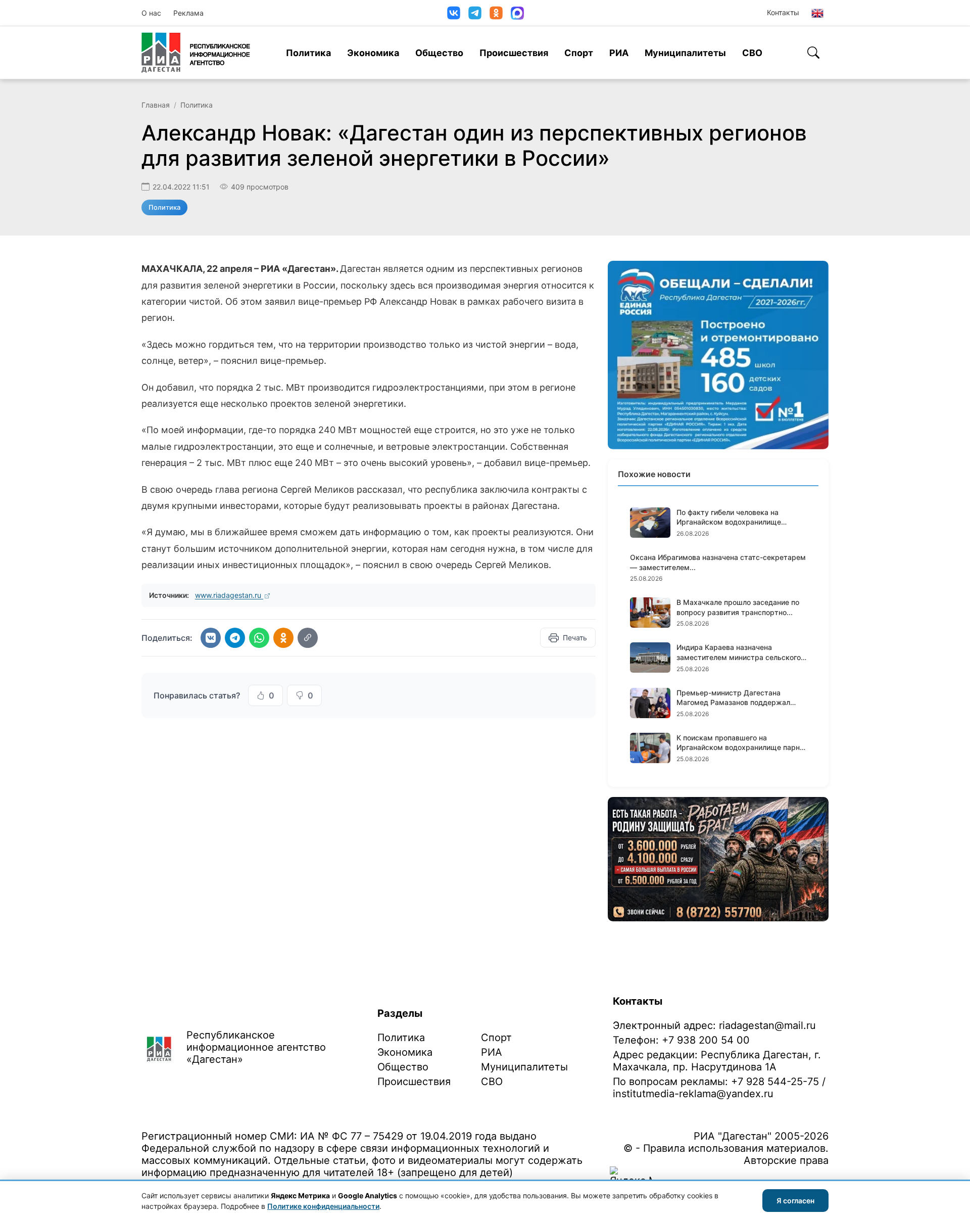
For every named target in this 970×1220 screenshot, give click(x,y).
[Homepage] (195, 52)
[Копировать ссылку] (308, 638)
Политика (308, 53)
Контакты (783, 12)
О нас (151, 13)
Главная (155, 105)
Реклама (188, 13)
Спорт (578, 53)
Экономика (373, 53)
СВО (752, 53)
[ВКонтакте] (453, 13)
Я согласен (795, 1200)
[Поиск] (813, 52)
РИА (618, 53)
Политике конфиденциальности (323, 1206)
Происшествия (513, 53)
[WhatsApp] (259, 638)
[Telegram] (474, 13)
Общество (439, 53)
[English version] (817, 13)
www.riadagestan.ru (229, 595)
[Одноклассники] (496, 13)
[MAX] (517, 13)
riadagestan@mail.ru (767, 1025)
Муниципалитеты (685, 53)
